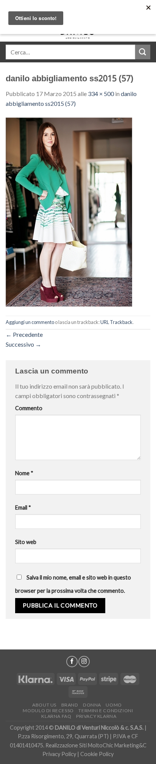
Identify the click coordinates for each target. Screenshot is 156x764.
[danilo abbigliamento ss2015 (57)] (69, 211)
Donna (92, 705)
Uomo (114, 705)
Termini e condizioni (105, 710)
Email (23, 507)
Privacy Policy (59, 754)
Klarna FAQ (56, 716)
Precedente (24, 334)
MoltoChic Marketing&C (117, 745)
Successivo (23, 344)
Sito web (25, 542)
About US (44, 705)
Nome (24, 473)
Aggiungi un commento (30, 322)
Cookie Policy (97, 754)
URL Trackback (116, 322)
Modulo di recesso (48, 710)
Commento (28, 408)
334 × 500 (101, 93)
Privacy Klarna (96, 716)
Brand (69, 705)
